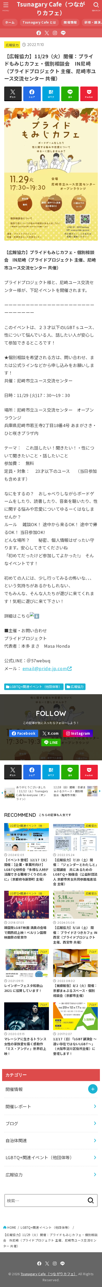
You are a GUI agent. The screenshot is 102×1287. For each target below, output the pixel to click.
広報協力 (12, 45)
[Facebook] (38, 33)
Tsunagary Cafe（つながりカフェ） (51, 8)
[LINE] (63, 33)
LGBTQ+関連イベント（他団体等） (36, 686)
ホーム (10, 22)
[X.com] (46, 33)
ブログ (11, 1123)
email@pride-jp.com (44, 668)
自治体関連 (16, 1140)
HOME (11, 1227)
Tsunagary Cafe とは (39, 22)
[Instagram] (55, 33)
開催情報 (70, 22)
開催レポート (18, 1106)
